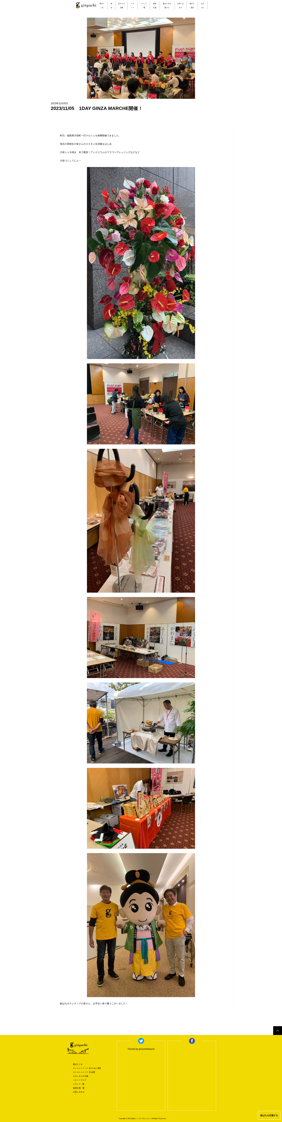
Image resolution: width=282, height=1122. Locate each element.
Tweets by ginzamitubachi (141, 1049)
